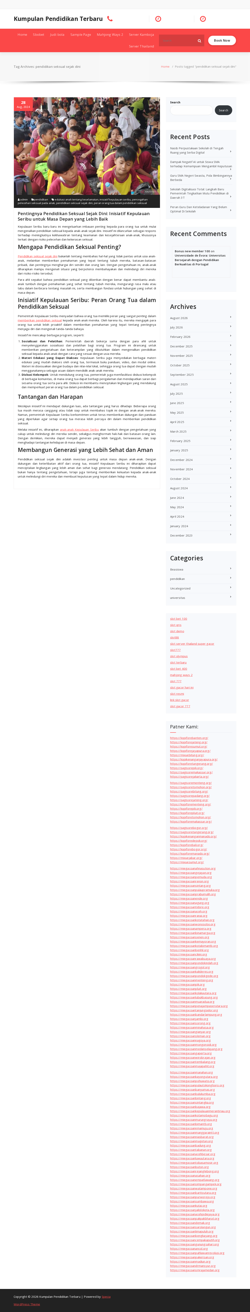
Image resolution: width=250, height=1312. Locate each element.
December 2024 (181, 460)
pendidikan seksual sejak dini (74, 203)
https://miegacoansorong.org (190, 1023)
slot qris (175, 625)
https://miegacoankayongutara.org (194, 1077)
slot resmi (177, 694)
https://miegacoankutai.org (188, 1205)
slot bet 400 (178, 669)
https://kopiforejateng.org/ (188, 742)
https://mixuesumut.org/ (187, 862)
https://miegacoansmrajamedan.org (195, 1270)
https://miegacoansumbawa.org (192, 1201)
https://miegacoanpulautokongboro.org (197, 1085)
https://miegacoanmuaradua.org (192, 1001)
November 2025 (181, 356)
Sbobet (38, 34)
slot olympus (179, 656)
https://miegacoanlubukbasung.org (194, 997)
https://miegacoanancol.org (189, 1248)
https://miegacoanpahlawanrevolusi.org (197, 1253)
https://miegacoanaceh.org (188, 911)
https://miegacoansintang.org (190, 885)
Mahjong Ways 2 (110, 34)
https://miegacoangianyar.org (190, 1032)
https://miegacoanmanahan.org (191, 1072)
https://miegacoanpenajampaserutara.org (199, 1006)
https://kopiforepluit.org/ (187, 813)
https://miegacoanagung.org (189, 903)
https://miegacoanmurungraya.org (193, 1120)
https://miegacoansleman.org (190, 1036)
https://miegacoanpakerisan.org (192, 1257)
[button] (199, 40)
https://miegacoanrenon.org (189, 881)
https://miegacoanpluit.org (188, 989)
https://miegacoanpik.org (187, 984)
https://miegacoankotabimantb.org (194, 946)
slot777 (175, 650)
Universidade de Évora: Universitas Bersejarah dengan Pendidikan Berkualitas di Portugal (200, 259)
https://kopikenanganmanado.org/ (193, 836)
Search (175, 102)
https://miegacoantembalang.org (192, 1062)
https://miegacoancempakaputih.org (195, 1240)
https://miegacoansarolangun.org (193, 1227)
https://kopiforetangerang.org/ (191, 764)
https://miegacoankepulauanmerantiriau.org (200, 1111)
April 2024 (177, 516)
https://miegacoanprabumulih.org (193, 894)
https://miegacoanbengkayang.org (193, 1236)
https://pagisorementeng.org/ (191, 783)
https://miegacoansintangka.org (192, 1102)
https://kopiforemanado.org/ (190, 853)
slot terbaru (178, 662)
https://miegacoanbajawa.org (190, 1107)
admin (24, 199)
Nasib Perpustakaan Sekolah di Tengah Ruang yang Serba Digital (196, 150)
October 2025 (180, 365)
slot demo (177, 631)
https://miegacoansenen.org (189, 937)
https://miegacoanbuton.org (189, 1167)
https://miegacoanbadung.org (190, 1145)
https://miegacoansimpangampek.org (196, 1184)
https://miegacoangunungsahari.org (194, 1244)
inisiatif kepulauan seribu (115, 199)
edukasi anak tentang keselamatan (76, 199)
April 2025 (177, 422)
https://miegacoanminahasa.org (192, 1027)
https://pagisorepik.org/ (186, 768)
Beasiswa (176, 569)
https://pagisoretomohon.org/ (191, 787)
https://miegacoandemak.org (190, 1223)
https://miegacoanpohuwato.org (192, 1081)
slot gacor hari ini (182, 687)
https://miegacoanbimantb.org (191, 1124)
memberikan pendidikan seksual (40, 320)
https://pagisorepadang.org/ (190, 796)
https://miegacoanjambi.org (189, 1019)
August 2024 (179, 488)
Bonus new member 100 (192, 251)
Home (22, 34)
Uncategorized (180, 588)
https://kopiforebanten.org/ (189, 738)
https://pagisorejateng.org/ (189, 800)
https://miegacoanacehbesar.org (192, 1154)
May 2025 (177, 412)
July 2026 (176, 327)
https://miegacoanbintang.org (190, 1098)
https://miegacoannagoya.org (190, 1040)
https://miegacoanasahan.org (190, 1175)
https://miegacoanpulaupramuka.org (195, 890)
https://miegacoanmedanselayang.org (196, 1049)
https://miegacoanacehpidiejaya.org (195, 1214)
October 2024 (180, 479)
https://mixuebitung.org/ (187, 755)
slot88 (174, 637)
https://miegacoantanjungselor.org (194, 1010)
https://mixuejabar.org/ (186, 858)
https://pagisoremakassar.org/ (191, 772)
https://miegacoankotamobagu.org (194, 1115)
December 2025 (181, 346)
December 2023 (181, 535)
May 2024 (177, 507)
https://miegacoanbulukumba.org (192, 1094)
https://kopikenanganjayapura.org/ (194, 759)
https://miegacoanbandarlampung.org (196, 1014)
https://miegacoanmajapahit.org (192, 1066)
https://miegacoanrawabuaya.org (193, 959)
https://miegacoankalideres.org (191, 971)
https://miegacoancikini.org (188, 954)
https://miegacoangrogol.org (190, 967)
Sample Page (81, 34)
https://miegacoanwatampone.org (193, 1188)
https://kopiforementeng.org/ (190, 804)
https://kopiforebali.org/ (186, 845)
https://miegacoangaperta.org (191, 1053)
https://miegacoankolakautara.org (193, 993)
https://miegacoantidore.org (189, 907)
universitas (177, 598)
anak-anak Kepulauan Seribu (79, 429)
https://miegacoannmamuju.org (191, 1128)
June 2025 (177, 403)
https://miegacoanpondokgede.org (194, 976)
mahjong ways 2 (181, 675)
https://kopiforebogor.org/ (188, 849)
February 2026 (180, 337)
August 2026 (179, 318)
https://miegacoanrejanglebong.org (194, 1171)
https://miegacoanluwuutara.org (192, 1158)
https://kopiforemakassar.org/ (191, 821)
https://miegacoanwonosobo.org (192, 924)
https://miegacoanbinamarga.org (192, 933)
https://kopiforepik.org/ (186, 808)
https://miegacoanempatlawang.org (194, 1180)
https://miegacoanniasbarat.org (192, 1137)
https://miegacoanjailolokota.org (192, 1210)
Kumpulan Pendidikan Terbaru (58, 18)
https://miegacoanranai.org (188, 916)
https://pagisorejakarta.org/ (189, 776)
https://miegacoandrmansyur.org (193, 1266)
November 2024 (181, 469)
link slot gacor (179, 700)
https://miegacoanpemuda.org (191, 877)
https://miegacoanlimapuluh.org (191, 1231)
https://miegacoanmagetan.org (191, 1141)
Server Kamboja (141, 34)
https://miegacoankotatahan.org (192, 920)
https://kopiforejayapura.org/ (190, 751)
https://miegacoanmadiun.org (190, 1261)
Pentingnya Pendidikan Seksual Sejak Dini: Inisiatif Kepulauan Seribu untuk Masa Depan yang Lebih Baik (84, 216)
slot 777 (176, 681)
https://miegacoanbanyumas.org (192, 1089)
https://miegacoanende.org (189, 898)
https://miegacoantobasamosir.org (194, 1162)
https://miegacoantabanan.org (191, 1150)
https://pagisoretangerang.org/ (192, 832)
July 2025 (176, 393)
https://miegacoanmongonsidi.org (193, 1044)
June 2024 (177, 498)
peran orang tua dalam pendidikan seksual (120, 203)
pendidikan (41, 199)
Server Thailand (141, 46)
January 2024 (179, 526)
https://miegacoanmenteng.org (191, 980)
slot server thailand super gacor (192, 644)
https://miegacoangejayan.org (191, 873)
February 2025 (180, 441)
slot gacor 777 (180, 706)
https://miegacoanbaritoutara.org (193, 1193)
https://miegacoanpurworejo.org (192, 1197)
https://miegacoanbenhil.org (189, 950)
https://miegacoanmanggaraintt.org (194, 1132)
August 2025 (179, 384)
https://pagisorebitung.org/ (189, 791)
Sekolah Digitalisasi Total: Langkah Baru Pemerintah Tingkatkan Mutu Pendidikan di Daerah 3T (199, 193)
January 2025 (179, 450)
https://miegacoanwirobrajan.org (192, 1057)
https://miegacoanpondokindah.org (194, 963)
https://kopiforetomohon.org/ (190, 817)
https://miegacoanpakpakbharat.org (195, 1218)
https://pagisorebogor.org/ (189, 828)
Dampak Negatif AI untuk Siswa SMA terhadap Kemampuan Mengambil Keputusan (201, 164)
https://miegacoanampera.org (190, 928)
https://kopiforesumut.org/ (188, 746)
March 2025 (178, 431)
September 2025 (182, 375)
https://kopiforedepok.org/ (188, 840)
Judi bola (57, 34)
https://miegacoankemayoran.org (193, 941)
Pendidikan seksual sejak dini (37, 256)
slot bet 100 (178, 619)
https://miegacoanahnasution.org (193, 868)
